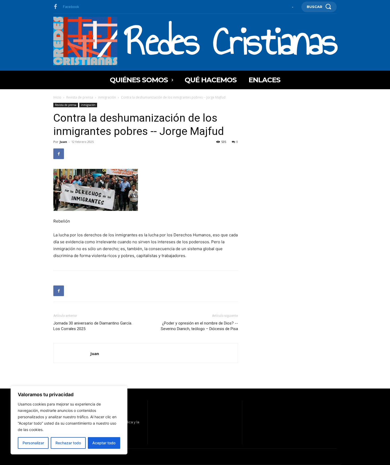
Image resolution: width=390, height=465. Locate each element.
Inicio (57, 97)
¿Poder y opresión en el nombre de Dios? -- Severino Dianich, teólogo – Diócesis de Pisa (199, 326)
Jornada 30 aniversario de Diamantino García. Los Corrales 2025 (92, 326)
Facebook (71, 7)
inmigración (107, 97)
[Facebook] (55, 7)
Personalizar (33, 443)
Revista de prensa (79, 97)
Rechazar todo (68, 443)
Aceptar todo (103, 443)
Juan (63, 142)
